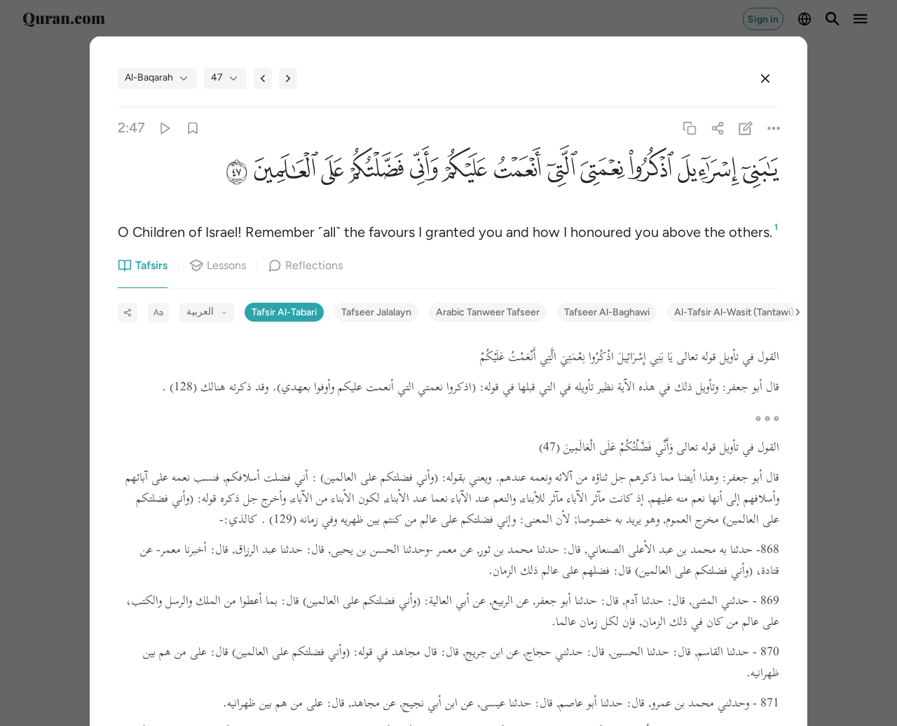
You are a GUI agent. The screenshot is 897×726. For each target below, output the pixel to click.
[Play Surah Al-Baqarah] (164, 128)
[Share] (717, 128)
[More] (774, 128)
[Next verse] (288, 78)
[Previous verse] (263, 78)
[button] (759, 172)
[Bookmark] (192, 128)
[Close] (765, 78)
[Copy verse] (689, 128)
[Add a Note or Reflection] (746, 128)
